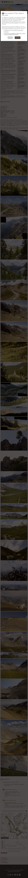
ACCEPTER (17, 37)
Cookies (7, 31)
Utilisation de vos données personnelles (14, 30)
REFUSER (10, 37)
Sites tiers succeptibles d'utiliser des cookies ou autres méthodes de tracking (14, 34)
